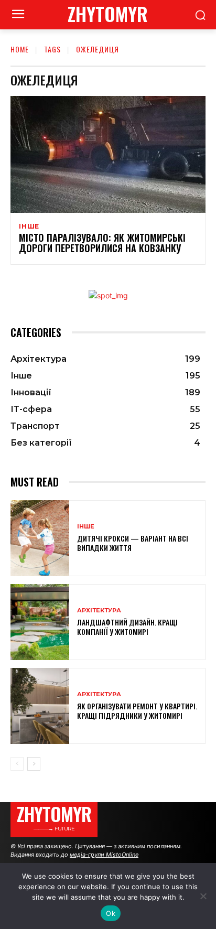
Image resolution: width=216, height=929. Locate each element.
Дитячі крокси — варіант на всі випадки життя (132, 543)
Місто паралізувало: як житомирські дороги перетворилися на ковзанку (102, 243)
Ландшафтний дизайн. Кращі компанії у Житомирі (127, 627)
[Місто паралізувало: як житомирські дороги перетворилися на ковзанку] (108, 154)
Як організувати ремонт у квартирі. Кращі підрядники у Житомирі (137, 710)
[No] (203, 896)
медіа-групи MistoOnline (104, 854)
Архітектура (99, 610)
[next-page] (33, 764)
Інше (29, 226)
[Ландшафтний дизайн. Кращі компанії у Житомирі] (39, 622)
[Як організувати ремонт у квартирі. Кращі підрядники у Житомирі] (39, 706)
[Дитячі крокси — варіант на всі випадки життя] (39, 538)
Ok (110, 913)
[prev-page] (17, 764)
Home (19, 49)
